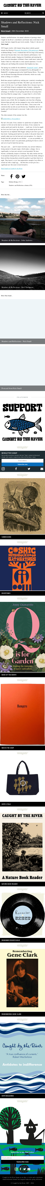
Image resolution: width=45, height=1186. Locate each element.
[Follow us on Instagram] (3, 468)
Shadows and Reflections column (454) (20, 185)
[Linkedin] (29, 176)
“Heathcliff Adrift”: (33, 68)
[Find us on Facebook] (16, 468)
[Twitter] (23, 176)
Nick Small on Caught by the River (11, 168)
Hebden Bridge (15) (15, 182)
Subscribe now (22, 464)
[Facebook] (11, 176)
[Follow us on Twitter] (29, 468)
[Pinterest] (17, 176)
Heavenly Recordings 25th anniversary (27, 50)
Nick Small (5, 31)
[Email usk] (41, 468)
